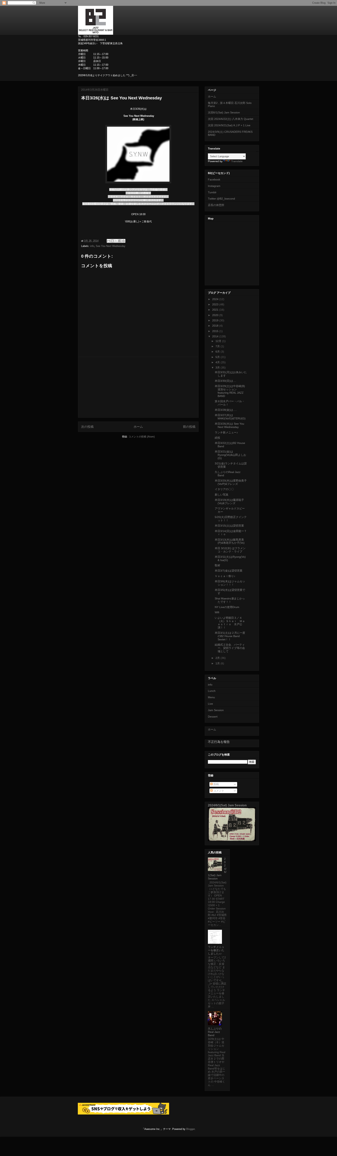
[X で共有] (116, 241)
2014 (215, 336)
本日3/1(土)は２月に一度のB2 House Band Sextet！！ (230, 636)
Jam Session (216, 710)
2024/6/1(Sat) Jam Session (227, 805)
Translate (237, 161)
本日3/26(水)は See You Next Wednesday (229, 425)
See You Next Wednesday (110, 246)
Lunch (212, 690)
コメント (218, 790)
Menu (211, 697)
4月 (218, 362)
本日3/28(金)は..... (226, 409)
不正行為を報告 (219, 741)
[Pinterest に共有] (123, 241)
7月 (218, 346)
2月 (218, 657)
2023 (215, 304)
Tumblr (212, 192)
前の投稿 (189, 426)
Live (210, 703)
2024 (215, 299)
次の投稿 (87, 426)
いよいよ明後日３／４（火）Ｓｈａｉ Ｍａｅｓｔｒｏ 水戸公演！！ (230, 622)
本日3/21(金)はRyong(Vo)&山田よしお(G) (230, 455)
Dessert (212, 716)
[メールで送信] (109, 241)
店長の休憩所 (216, 205)
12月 (219, 341)
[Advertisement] (138, 387)
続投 (217, 437)
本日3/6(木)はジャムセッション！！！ (230, 583)
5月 (218, 357)
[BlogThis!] (112, 241)
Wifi (217, 612)
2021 (215, 309)
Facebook (214, 179)
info (92, 246)
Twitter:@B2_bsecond (221, 198)
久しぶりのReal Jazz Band (215, 1032)
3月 (218, 367)
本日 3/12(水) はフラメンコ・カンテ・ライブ (230, 550)
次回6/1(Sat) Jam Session (224, 112)
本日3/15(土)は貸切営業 (229, 525)
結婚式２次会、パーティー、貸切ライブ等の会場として (230, 648)
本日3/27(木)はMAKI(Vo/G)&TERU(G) (230, 417)
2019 (215, 320)
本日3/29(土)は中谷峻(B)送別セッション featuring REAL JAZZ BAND (230, 390)
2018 (215, 325)
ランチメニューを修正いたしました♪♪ (216, 950)
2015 (215, 331)
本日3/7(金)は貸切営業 (228, 570)
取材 (217, 565)
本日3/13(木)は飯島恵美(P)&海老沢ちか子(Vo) (230, 541)
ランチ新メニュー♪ (226, 432)
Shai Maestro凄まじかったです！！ (230, 600)
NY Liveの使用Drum (227, 607)
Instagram (214, 185)
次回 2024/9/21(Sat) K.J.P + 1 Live (229, 125)
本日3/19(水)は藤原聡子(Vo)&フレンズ (229, 501)
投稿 (216, 784)
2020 (215, 315)
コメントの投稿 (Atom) (142, 436)
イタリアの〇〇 (224, 489)
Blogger (190, 1129)
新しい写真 (221, 494)
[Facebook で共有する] (120, 241)
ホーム (138, 426)
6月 (218, 351)
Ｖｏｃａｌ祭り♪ (225, 576)
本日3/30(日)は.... (225, 380)
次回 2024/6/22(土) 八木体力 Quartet (230, 118)
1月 (218, 663)
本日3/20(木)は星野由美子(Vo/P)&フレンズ (231, 482)
